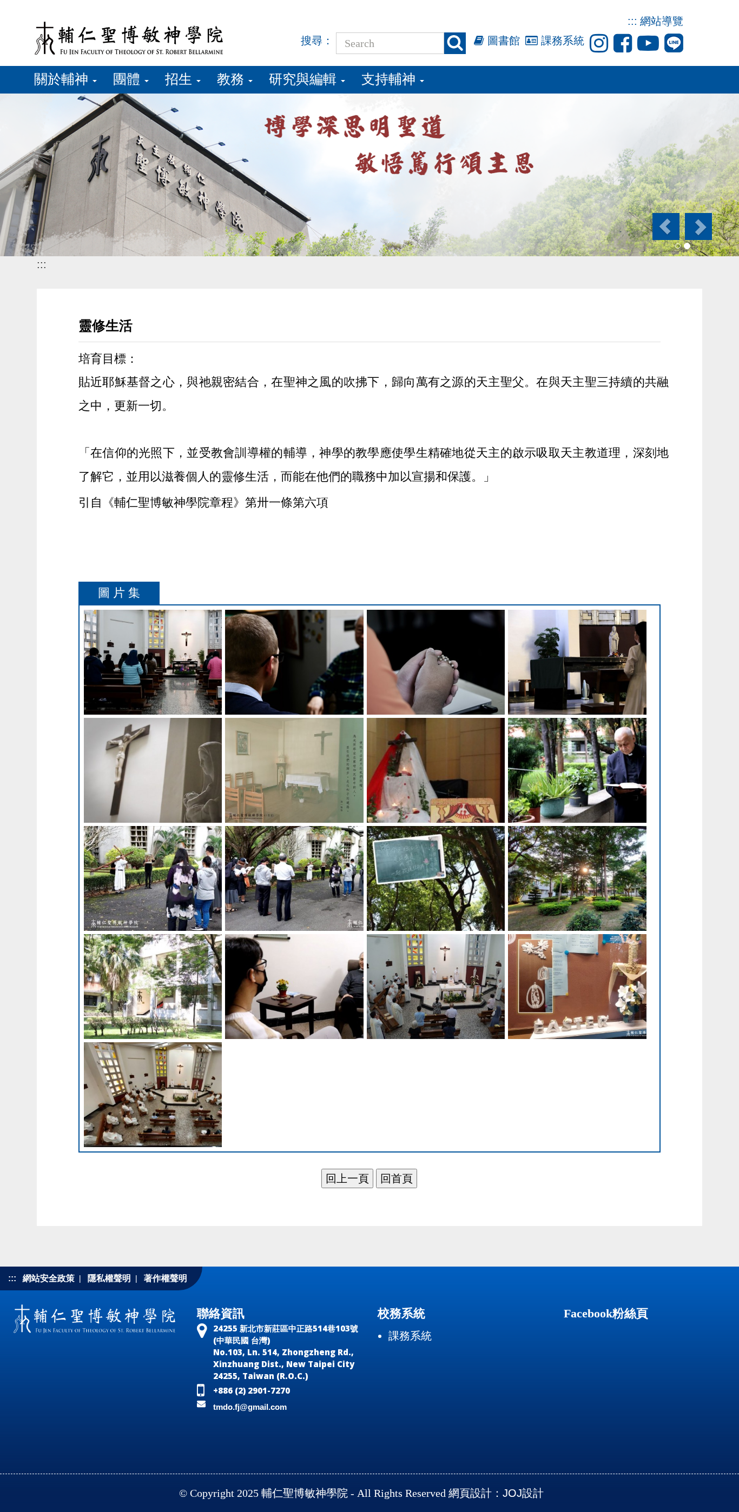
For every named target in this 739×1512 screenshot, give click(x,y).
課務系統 (561, 40)
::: (632, 21)
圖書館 (502, 40)
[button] (665, 226)
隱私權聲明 (109, 1278)
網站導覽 (661, 21)
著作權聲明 (165, 1278)
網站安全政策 (49, 1278)
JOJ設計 (523, 1493)
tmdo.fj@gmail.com (250, 1406)
